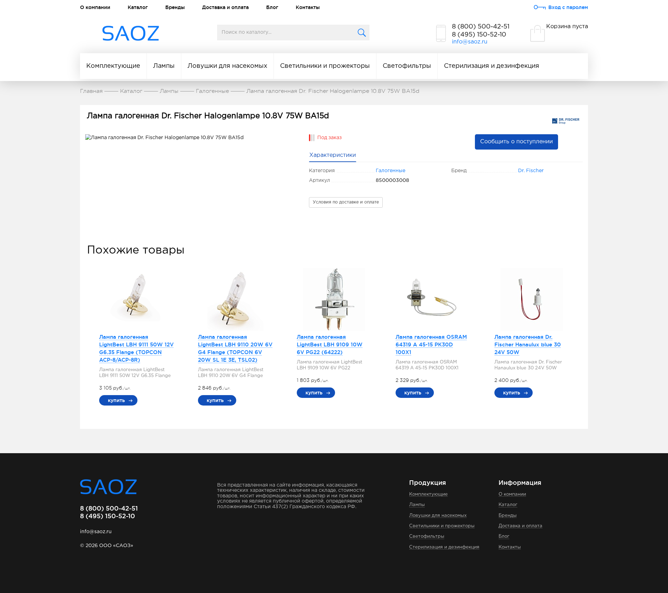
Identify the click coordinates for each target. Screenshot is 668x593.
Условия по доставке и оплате (346, 202)
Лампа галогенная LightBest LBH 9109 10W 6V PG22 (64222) (330, 344)
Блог (272, 7)
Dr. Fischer (531, 171)
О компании (95, 7)
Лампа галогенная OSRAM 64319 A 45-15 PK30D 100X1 (431, 344)
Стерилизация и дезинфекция (491, 66)
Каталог (138, 7)
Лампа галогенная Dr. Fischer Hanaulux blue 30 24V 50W (527, 344)
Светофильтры (407, 66)
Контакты (308, 7)
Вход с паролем (568, 7)
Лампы (164, 66)
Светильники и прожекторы (325, 66)
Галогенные (390, 171)
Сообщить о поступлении (516, 141)
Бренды (175, 7)
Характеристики (332, 155)
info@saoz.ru (469, 42)
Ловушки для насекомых (227, 66)
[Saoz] (130, 33)
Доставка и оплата (225, 7)
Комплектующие (113, 66)
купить (116, 400)
